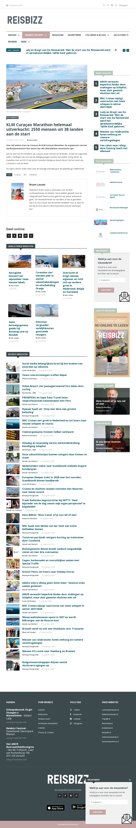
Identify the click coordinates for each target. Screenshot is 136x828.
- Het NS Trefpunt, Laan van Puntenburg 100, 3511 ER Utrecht (20, 749)
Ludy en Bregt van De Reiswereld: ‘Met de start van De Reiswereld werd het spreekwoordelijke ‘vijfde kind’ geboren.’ (114, 119)
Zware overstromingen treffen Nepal (44, 375)
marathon (33, 175)
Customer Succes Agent (117, 196)
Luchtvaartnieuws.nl (110, 710)
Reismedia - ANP (29, 393)
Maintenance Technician (115, 171)
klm (25, 175)
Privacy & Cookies (46, 732)
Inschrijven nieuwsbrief (48, 723)
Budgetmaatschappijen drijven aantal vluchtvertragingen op (44, 664)
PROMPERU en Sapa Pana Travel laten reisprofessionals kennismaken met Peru (46, 399)
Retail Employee (117, 220)
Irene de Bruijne (29, 370)
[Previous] (124, 50)
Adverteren (74, 35)
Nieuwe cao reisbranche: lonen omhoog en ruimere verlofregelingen (114, 136)
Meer (23, 41)
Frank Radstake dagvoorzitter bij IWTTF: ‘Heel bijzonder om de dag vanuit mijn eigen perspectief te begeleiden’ (53, 503)
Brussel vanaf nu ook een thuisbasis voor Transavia (53, 628)
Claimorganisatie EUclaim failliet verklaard (47, 431)
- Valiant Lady (19, 714)
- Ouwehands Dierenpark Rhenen (19, 731)
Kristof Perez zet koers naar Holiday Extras (48, 571)
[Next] (127, 50)
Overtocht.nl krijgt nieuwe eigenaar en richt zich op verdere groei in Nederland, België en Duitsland (73, 282)
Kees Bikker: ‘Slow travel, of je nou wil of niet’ (49, 514)
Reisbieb (12, 41)
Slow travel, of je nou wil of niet (110, 402)
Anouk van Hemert (30, 404)
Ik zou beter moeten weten (108, 443)
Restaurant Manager (119, 207)
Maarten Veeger (29, 632)
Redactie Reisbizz (29, 379)
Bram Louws (32, 140)
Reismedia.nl (107, 723)
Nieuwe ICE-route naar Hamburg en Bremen (48, 651)
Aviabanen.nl (107, 728)
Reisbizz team (44, 719)
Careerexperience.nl (110, 741)
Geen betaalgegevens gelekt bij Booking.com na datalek (18, 328)
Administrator (116, 182)
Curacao (17, 175)
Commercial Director (119, 233)
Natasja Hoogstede (30, 416)
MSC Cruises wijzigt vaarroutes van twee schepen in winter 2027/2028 (67, 50)
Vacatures (120, 35)
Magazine (57, 35)
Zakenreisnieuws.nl (110, 714)
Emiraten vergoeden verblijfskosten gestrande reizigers (45, 328)
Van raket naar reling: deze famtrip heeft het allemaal (114, 148)
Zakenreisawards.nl (110, 737)
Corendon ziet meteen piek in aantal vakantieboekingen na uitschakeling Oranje (47, 280)
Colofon (41, 728)
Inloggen (123, 5)
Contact (41, 710)
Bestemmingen (12, 118)
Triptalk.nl (106, 719)
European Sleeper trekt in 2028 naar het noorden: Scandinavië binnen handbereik (51, 479)
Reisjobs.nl (106, 732)
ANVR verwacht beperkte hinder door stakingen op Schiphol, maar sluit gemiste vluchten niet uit (52, 596)
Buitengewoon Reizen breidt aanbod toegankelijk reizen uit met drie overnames (52, 550)
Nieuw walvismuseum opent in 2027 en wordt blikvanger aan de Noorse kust (49, 619)
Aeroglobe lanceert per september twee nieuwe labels (19, 277)
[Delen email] (25, 236)
